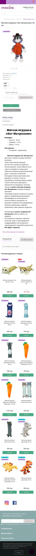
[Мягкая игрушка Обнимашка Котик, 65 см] (9, 310)
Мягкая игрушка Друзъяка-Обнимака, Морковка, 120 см (9, 402)
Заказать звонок (29, 8)
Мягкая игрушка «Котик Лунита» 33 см (26, 281)
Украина (14, 73)
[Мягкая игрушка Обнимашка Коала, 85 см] (9, 350)
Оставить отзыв (27, 240)
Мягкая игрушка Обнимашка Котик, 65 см (10, 323)
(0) (16, 68)
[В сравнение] (15, 259)
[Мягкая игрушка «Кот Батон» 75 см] (9, 269)
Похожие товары (8, 125)
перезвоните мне (25, 97)
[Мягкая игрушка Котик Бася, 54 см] (9, 429)
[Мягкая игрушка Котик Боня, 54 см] (26, 389)
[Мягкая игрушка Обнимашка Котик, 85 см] (26, 310)
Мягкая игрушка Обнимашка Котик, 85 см (26, 323)
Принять (18, 552)
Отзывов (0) (6, 121)
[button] (15, 2)
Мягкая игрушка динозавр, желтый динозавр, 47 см (9, 479)
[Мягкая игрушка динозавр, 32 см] (26, 429)
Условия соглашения (13, 524)
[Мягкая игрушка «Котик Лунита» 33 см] (26, 269)
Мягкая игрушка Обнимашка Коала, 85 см (10, 362)
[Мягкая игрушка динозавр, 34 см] (26, 467)
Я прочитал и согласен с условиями (17, 524)
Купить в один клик (12, 110)
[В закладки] (30, 259)
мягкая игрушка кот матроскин (15, 232)
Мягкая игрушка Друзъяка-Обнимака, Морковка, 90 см (26, 362)
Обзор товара (8, 117)
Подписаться (29, 521)
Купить (11, 105)
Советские (19, 19)
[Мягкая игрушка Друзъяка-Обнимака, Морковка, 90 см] (26, 350)
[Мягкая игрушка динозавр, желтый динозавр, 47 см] (9, 467)
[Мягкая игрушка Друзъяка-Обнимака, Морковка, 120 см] (9, 389)
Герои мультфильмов (9, 19)
